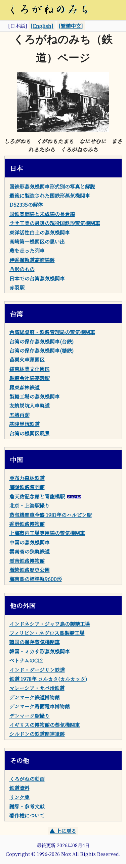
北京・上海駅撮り (29, 505)
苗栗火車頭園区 (27, 359)
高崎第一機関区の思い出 (37, 241)
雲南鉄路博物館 (27, 560)
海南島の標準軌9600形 (35, 578)
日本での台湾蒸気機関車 (37, 278)
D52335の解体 (26, 204)
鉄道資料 (19, 787)
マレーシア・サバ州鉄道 (37, 687)
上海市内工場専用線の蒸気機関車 (47, 532)
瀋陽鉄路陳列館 (27, 486)
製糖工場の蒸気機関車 (34, 396)
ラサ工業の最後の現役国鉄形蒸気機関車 (54, 222)
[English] (42, 25)
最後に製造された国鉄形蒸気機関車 (49, 195)
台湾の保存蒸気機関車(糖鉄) (41, 350)
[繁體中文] (71, 25)
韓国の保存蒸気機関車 (34, 641)
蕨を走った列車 (27, 250)
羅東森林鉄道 (24, 387)
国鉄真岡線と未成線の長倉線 (42, 213)
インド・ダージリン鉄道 (37, 669)
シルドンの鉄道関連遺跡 (37, 733)
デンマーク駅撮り (29, 715)
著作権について (27, 815)
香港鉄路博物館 (27, 523)
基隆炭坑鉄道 (24, 423)
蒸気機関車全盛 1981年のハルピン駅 (50, 514)
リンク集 (19, 797)
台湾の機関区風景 (29, 433)
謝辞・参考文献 (27, 806)
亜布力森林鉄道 (27, 477)
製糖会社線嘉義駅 (29, 377)
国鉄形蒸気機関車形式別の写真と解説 (52, 186)
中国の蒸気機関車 (29, 542)
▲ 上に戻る (63, 830)
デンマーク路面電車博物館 (39, 706)
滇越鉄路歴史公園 (29, 569)
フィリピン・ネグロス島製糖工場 (47, 632)
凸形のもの (22, 268)
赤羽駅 (17, 287)
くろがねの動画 (27, 778)
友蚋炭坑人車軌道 (29, 405)
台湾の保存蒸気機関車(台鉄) (41, 341)
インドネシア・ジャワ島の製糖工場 (49, 623)
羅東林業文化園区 (29, 368)
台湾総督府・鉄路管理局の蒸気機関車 (52, 331)
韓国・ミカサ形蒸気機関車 (39, 651)
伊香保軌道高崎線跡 (32, 259)
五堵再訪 (19, 414)
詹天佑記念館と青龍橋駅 (37, 496)
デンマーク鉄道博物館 (34, 697)
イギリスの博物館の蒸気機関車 (44, 724)
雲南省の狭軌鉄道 (29, 551)
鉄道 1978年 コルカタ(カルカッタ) (48, 678)
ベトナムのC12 (26, 660)
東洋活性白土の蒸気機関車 (39, 232)
